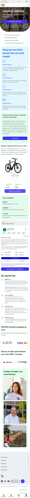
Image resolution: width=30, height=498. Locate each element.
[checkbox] (2, 252)
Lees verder (15, 138)
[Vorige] (13, 178)
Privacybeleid (26, 236)
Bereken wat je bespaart (15, 191)
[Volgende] (16, 178)
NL (28, 1)
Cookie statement (23, 489)
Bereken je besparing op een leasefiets (15, 25)
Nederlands (15, 481)
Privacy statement (23, 486)
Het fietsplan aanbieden (15, 21)
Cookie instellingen (23, 493)
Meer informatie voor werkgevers (15, 269)
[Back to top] (23, 481)
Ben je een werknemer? (10, 287)
